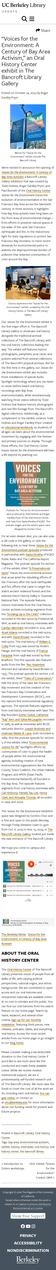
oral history (41, 1147)
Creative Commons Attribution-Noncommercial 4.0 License (32, 1206)
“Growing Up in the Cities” (22, 614)
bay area (13, 1142)
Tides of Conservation (38, 678)
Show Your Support (28, 1216)
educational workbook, (19, 427)
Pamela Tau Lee (28, 793)
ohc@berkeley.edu (16, 1102)
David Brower (21, 637)
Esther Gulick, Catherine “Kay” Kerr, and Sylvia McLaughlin (24, 717)
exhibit (5, 1147)
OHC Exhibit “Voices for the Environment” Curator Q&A (42, 1171)
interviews (27, 1147)
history (15, 1147)
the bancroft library (32, 1151)
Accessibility (28, 1243)
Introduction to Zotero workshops (12, 1166)
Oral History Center (38, 190)
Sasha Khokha (34, 554)
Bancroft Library (24, 1133)
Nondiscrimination (28, 1250)
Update (10, 11)
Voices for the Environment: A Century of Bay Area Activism (23, 939)
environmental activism (34, 1142)
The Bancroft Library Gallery (27, 831)
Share (45, 30)
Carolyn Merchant (12, 628)
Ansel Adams (9, 632)
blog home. (17, 1043)
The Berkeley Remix (13, 934)
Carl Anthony (9, 793)
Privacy (28, 1235)
